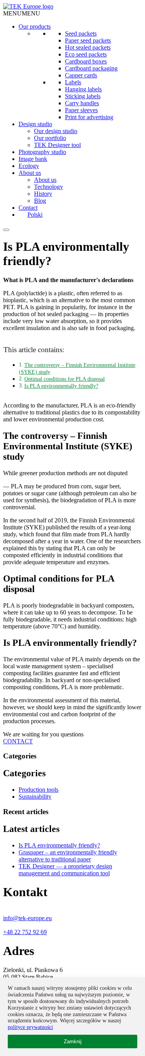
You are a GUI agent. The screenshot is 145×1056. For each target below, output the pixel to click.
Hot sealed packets (88, 47)
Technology (48, 186)
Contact (28, 207)
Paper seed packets (88, 40)
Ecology (29, 166)
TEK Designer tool (57, 145)
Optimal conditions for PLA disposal (64, 379)
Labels (73, 82)
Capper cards (81, 75)
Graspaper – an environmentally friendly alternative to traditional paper (68, 856)
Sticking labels (83, 96)
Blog (40, 200)
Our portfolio (50, 138)
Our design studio (55, 131)
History (43, 193)
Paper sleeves (81, 110)
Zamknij (73, 1041)
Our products (35, 26)
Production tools (38, 789)
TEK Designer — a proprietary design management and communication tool (65, 869)
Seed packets (81, 33)
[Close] (6, 230)
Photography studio (42, 152)
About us (30, 172)
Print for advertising (89, 117)
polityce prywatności (30, 1027)
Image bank (33, 159)
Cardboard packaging (91, 68)
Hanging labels (83, 89)
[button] (21, 13)
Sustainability (35, 796)
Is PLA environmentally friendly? (61, 386)
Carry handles (82, 103)
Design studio (35, 124)
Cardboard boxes (86, 61)
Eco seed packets (86, 54)
